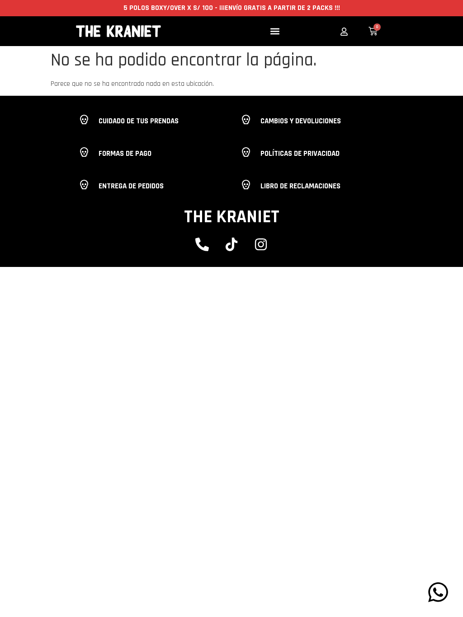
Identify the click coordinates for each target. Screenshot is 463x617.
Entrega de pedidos (131, 186)
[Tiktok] (231, 244)
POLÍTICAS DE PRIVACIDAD (300, 154)
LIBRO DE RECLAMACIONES (300, 186)
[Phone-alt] (202, 244)
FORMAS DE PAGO (125, 154)
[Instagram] (260, 244)
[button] (275, 31)
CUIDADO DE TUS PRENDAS (139, 121)
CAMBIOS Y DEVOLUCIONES (300, 121)
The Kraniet (231, 217)
